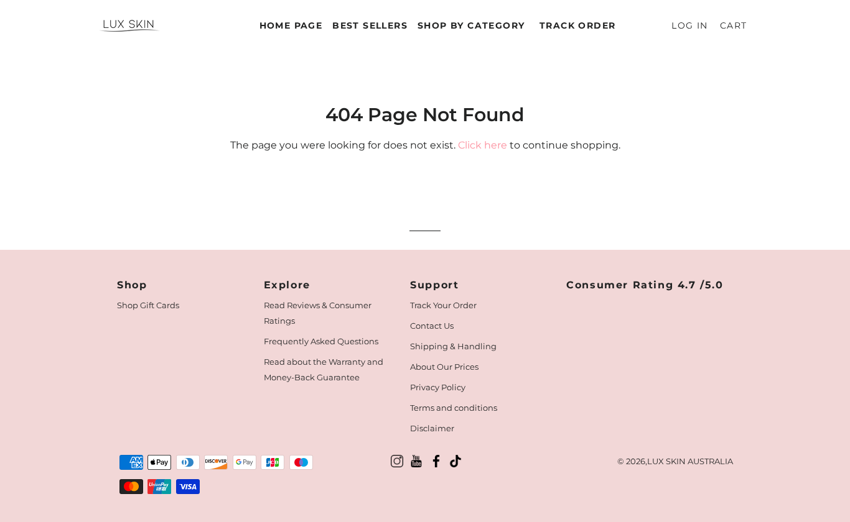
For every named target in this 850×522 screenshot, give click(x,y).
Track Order (577, 25)
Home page (291, 25)
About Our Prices (444, 367)
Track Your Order (443, 305)
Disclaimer (432, 428)
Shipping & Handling (453, 346)
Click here (482, 145)
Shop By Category (471, 25)
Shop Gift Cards (148, 305)
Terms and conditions (453, 408)
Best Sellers (370, 25)
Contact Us (432, 326)
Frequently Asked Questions (321, 341)
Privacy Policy (437, 387)
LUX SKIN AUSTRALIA (690, 461)
